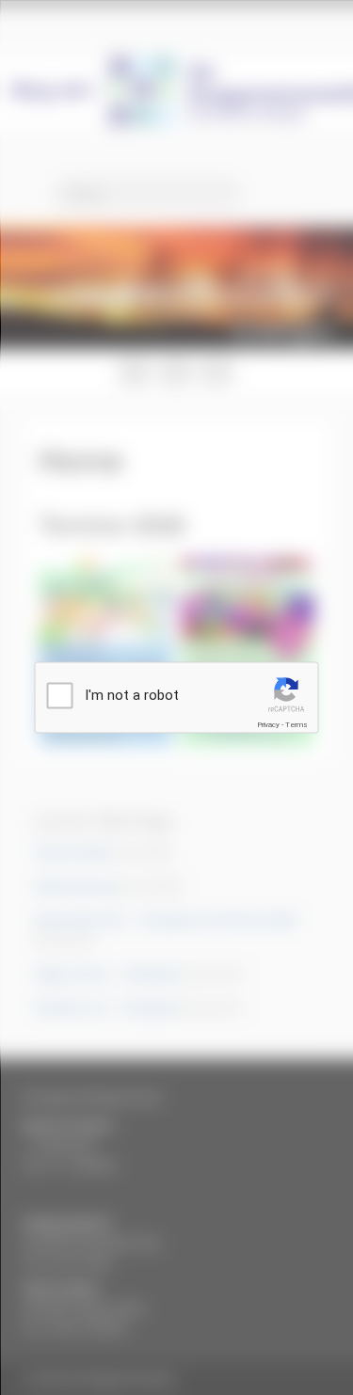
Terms (296, 725)
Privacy (268, 725)
